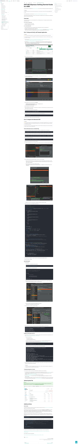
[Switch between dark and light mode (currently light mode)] (71, 0)
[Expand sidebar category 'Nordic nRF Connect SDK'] (8, 12)
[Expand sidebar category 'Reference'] (8, 28)
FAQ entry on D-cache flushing (48, 407)
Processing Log (49, 372)
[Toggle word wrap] (51, 135)
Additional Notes (56, 11)
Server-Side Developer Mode (38, 378)
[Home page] (24, 2)
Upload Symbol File (56, 10)
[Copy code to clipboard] (52, 111)
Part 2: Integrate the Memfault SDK (58, 5)
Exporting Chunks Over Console (44, 341)
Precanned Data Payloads (28, 375)
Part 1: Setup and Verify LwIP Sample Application (58, 4)
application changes (49, 29)
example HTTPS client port (40, 29)
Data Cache (56, 12)
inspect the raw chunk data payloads (31, 374)
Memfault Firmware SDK (35, 8)
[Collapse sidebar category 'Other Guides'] (8, 14)
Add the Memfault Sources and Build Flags (58, 6)
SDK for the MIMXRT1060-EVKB (32, 41)
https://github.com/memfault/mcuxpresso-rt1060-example (32, 335)
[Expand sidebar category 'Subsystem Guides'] (8, 25)
